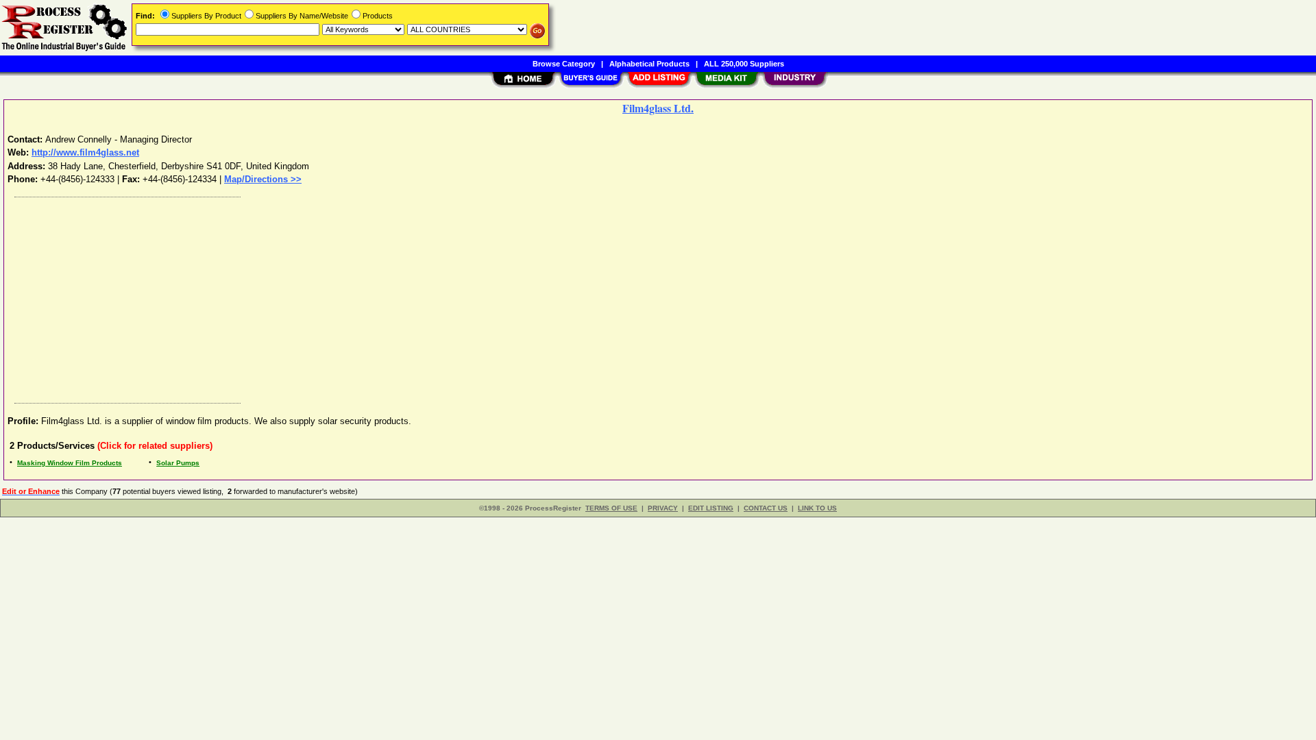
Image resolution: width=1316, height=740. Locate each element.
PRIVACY (663, 508)
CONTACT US (766, 508)
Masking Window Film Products (69, 463)
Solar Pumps (177, 463)
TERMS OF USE (611, 508)
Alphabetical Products (649, 64)
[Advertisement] (420, 297)
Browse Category (564, 64)
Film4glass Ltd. (658, 108)
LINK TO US (817, 508)
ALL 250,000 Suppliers (744, 64)
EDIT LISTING (710, 508)
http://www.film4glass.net (85, 152)
